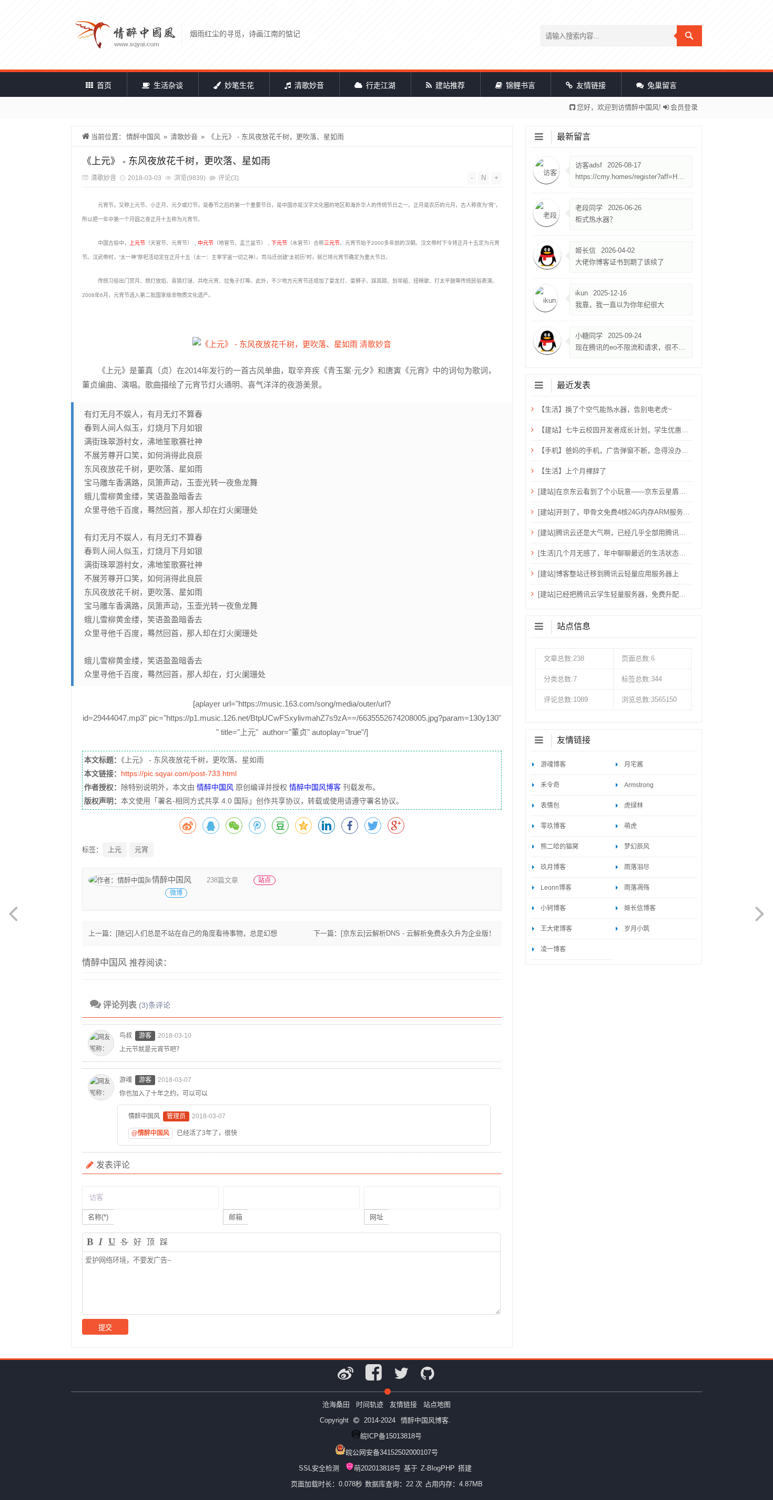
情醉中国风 (143, 137)
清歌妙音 (308, 85)
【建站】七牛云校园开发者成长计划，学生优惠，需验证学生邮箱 (614, 430)
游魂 (125, 1080)
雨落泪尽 (636, 867)
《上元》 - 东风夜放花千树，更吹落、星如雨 (276, 137)
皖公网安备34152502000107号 (391, 1452)
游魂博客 (553, 764)
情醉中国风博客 (315, 787)
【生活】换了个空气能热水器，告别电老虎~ (605, 409)
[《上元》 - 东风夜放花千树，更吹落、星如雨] (292, 344)
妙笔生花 (238, 85)
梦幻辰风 (636, 846)
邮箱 (235, 1217)
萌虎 (630, 826)
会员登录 (684, 107)
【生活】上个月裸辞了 (572, 471)
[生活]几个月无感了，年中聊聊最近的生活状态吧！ (614, 553)
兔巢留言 (661, 85)
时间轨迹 (369, 1404)
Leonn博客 (556, 887)
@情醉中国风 (150, 1133)
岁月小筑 (636, 928)
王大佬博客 (556, 928)
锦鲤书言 (519, 85)
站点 (264, 880)
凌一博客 (553, 949)
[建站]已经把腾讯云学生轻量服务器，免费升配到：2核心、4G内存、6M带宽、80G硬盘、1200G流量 (614, 594)
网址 (376, 1217)
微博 (176, 893)
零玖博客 (553, 826)
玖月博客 (553, 867)
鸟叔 (125, 1035)
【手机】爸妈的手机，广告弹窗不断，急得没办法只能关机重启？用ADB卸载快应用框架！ (614, 450)
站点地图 (437, 1404)
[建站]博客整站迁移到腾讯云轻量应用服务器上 (608, 574)
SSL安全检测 (319, 1468)
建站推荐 (449, 85)
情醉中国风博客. (426, 1420)
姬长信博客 (640, 908)
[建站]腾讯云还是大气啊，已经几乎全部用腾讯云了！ (614, 533)
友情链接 (590, 85)
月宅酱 (633, 764)
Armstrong (639, 785)
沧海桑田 (336, 1404)
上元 (114, 849)
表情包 (550, 805)
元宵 (141, 849)
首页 (103, 85)
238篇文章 (222, 880)
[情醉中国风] (125, 34)
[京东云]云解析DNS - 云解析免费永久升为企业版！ (418, 933)
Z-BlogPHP (438, 1468)
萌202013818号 (377, 1468)
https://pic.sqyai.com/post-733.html (179, 773)
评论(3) (228, 178)
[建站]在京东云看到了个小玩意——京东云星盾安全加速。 (614, 491)
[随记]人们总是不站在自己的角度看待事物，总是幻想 (196, 933)
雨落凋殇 (636, 887)
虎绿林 (633, 805)
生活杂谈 (167, 85)
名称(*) (98, 1217)
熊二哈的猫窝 (559, 846)
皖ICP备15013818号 (391, 1436)
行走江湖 (379, 85)
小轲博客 (553, 908)
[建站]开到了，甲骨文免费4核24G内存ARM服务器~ (614, 512)
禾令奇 (550, 785)
